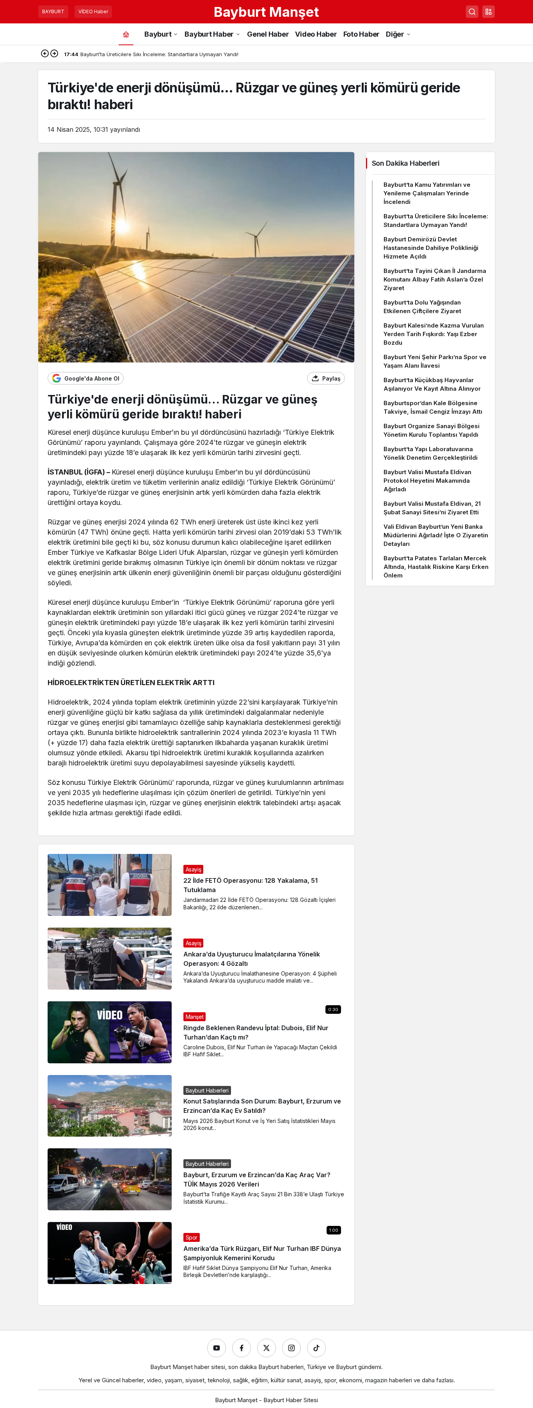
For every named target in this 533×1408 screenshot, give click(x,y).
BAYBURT (53, 11)
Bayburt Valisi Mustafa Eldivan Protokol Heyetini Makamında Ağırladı (427, 480)
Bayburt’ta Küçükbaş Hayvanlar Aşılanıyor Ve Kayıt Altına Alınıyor (432, 384)
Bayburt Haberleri (207, 1090)
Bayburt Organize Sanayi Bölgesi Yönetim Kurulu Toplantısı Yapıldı (432, 430)
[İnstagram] (291, 1348)
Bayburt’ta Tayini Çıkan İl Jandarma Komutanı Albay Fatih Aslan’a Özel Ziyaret (435, 279)
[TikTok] (316, 1348)
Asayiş (193, 869)
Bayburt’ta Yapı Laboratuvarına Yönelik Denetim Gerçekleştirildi (431, 453)
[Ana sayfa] (126, 34)
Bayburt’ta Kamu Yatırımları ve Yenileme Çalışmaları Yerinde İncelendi (427, 193)
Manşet (195, 1016)
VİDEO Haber (93, 11)
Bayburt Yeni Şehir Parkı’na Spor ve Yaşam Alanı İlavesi (435, 361)
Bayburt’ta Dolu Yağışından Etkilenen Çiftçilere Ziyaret (422, 307)
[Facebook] (241, 1348)
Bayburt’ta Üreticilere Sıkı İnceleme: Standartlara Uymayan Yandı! (436, 220)
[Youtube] (216, 1348)
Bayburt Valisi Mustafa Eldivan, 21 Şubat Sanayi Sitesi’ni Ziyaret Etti (432, 508)
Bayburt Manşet (266, 12)
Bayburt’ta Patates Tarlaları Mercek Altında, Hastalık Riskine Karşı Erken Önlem (436, 566)
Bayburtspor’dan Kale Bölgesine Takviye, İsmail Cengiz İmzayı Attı (433, 407)
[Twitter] (266, 1348)
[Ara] (472, 11)
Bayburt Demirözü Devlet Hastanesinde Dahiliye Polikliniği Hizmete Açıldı (431, 248)
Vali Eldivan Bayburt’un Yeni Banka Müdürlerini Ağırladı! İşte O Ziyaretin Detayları (436, 535)
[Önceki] (45, 54)
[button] (488, 11)
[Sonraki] (54, 54)
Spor (192, 1237)
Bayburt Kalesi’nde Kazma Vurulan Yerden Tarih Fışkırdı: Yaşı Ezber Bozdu (434, 334)
